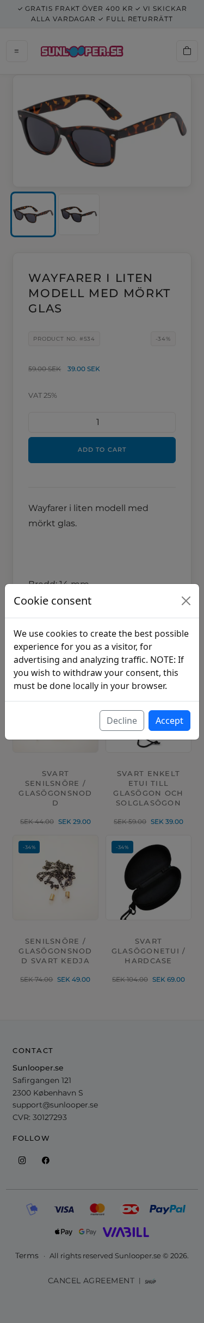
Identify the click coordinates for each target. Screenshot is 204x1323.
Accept (169, 721)
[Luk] (186, 601)
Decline (122, 721)
